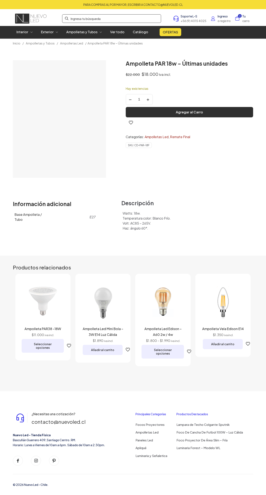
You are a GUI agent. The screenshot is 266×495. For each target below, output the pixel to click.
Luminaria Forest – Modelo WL (198, 448)
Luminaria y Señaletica (151, 456)
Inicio (16, 43)
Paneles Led (144, 440)
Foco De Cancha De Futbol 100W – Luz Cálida (209, 432)
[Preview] (58, 303)
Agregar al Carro (189, 112)
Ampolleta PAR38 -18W (43, 329)
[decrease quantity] (130, 99)
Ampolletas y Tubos (40, 43)
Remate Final (180, 137)
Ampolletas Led (71, 43)
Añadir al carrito (102, 350)
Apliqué (141, 448)
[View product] (58, 286)
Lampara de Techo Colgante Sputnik (203, 424)
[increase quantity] (148, 99)
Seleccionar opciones (43, 345)
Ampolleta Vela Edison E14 (223, 329)
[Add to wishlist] (58, 294)
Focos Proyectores (150, 424)
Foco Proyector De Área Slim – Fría (202, 440)
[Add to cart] (118, 286)
